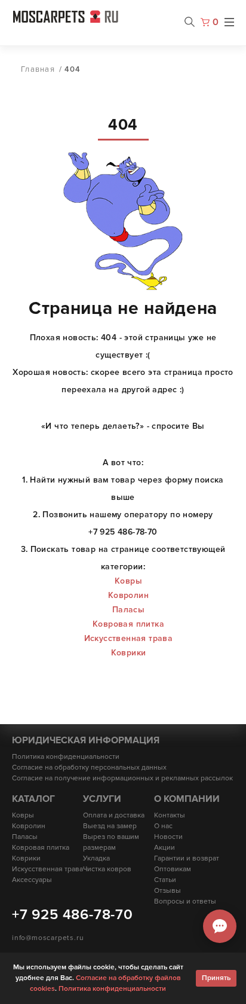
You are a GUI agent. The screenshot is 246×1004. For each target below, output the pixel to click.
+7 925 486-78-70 (72, 914)
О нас (163, 826)
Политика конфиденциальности (65, 756)
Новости (168, 836)
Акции (164, 847)
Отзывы (167, 890)
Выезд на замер (110, 826)
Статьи (165, 879)
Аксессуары (32, 879)
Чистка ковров (107, 869)
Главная (38, 69)
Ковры (128, 581)
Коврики (128, 653)
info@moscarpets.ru (48, 937)
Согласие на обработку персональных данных (89, 767)
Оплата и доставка (113, 815)
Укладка (96, 858)
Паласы (128, 610)
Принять (216, 978)
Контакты (169, 815)
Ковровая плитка (128, 624)
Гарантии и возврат (186, 858)
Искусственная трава (128, 638)
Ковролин (128, 595)
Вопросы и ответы (185, 901)
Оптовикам (172, 869)
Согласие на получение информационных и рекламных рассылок (122, 778)
